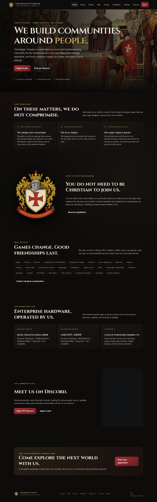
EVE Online (41, 273)
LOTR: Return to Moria (46, 267)
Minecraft (119, 262)
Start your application (122, 461)
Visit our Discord (41, 68)
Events (106, 5)
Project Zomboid (113, 273)
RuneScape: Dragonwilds (115, 267)
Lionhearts (99, 273)
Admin (108, 494)
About (82, 5)
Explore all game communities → (31, 281)
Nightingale (63, 267)
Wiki (98, 5)
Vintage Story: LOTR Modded (54, 262)
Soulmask (19, 273)
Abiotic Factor (89, 267)
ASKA (100, 267)
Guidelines (117, 5)
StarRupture (75, 267)
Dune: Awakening (105, 262)
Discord (136, 5)
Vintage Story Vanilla (76, 262)
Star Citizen (53, 273)
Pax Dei (27, 262)
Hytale (18, 262)
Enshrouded (30, 267)
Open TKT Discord (25, 411)
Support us (92, 494)
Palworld (91, 262)
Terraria (30, 273)
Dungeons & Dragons (83, 273)
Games (91, 5)
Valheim (129, 262)
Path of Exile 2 (66, 273)
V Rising (18, 267)
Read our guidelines (77, 212)
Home (74, 5)
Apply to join (22, 68)
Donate (127, 5)
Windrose (131, 267)
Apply (145, 5)
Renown (37, 262)
